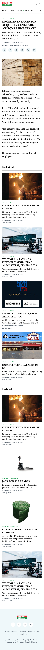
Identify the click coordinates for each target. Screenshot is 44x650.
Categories (29, 10)
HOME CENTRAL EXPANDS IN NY (20, 366)
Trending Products (10, 478)
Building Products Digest (12, 43)
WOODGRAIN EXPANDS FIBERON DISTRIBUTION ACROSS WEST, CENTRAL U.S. (20, 262)
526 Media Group (11, 631)
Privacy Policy (33, 631)
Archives (23, 631)
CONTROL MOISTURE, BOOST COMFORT (19, 531)
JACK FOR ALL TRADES (16, 481)
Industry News (8, 18)
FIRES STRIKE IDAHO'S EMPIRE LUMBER (21, 207)
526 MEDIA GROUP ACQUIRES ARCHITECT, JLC (20, 315)
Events (40, 10)
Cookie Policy (22, 634)
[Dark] (37, 4)
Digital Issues (16, 10)
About (4, 10)
